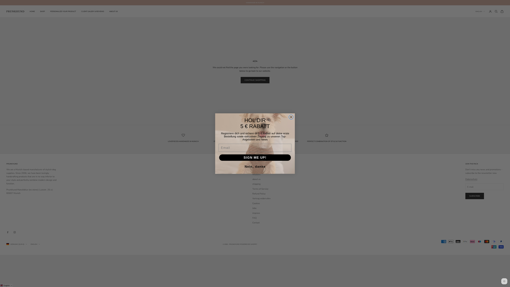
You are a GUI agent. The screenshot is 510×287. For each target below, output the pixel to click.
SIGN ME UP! (255, 157)
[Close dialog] (291, 117)
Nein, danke (255, 166)
